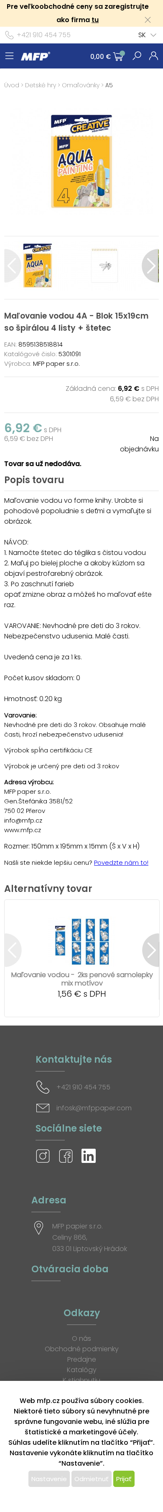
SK (142, 35)
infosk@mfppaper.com (94, 1108)
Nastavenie (49, 1478)
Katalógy (82, 1370)
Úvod (11, 85)
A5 (109, 85)
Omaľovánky (80, 85)
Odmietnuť (91, 1478)
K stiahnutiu (81, 1380)
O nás (81, 1338)
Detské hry (40, 85)
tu (95, 20)
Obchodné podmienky (82, 1349)
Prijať (124, 1478)
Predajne (81, 1359)
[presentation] (12, 266)
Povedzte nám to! (121, 862)
